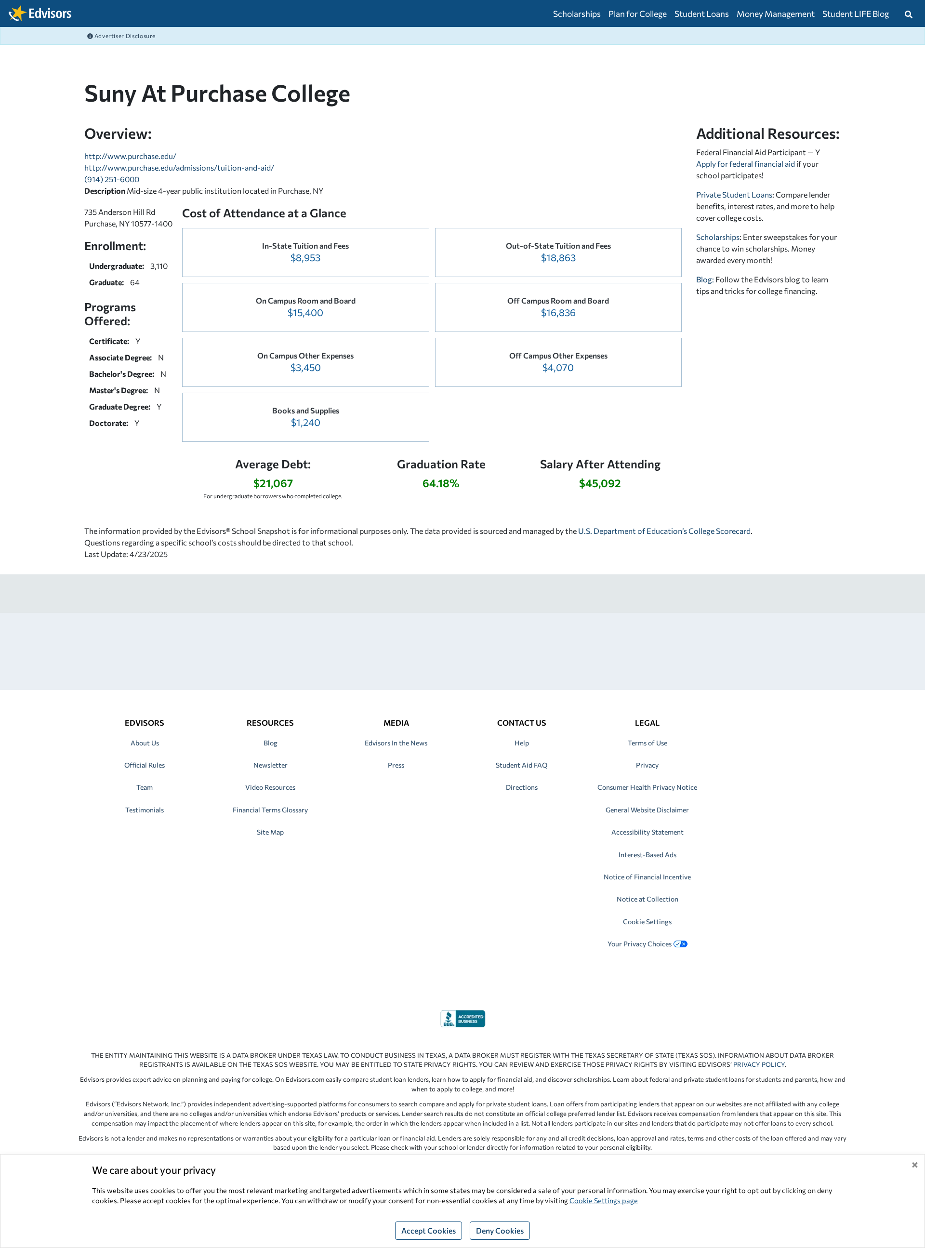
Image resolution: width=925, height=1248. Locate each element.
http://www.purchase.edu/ (130, 155)
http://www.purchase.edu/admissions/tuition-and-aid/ (179, 167)
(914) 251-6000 (111, 179)
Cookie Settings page (603, 1200)
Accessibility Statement (647, 832)
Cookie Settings (647, 921)
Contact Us (521, 722)
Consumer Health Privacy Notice (647, 787)
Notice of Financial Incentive (647, 877)
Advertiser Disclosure (124, 35)
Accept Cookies (428, 1230)
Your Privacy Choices (640, 944)
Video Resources (270, 787)
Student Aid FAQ (521, 765)
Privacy (647, 765)
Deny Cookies (500, 1230)
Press (396, 765)
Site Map (270, 832)
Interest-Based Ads (647, 854)
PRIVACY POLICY (759, 1064)
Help (522, 743)
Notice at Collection (647, 899)
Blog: (705, 279)
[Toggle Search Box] (908, 13)
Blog (271, 743)
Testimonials (144, 810)
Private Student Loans (734, 194)
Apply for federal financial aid (745, 163)
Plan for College (637, 13)
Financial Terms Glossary (270, 810)
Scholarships (577, 13)
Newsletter (270, 765)
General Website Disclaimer (647, 810)
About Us (145, 743)
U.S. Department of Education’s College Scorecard (664, 530)
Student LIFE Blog (855, 13)
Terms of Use (647, 743)
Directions (522, 787)
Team (144, 787)
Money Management (776, 13)
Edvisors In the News (396, 743)
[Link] (463, 1017)
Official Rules (144, 765)
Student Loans (701, 13)
